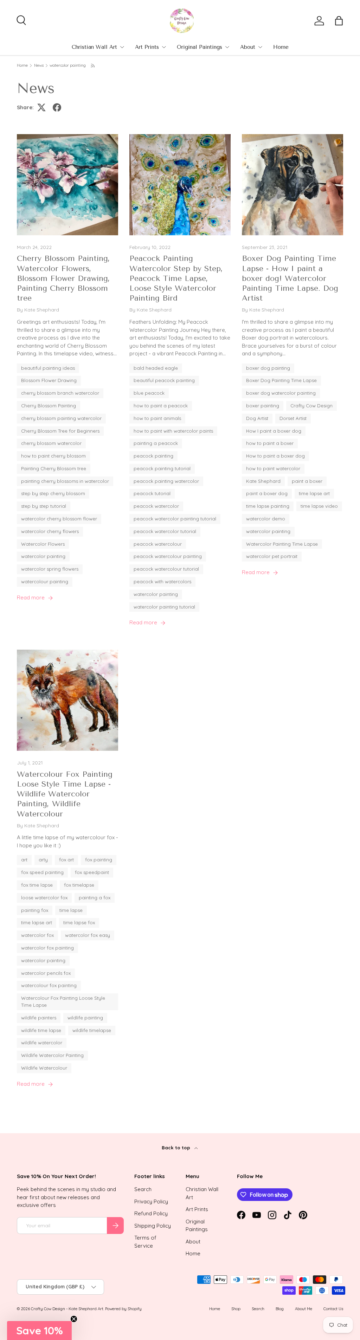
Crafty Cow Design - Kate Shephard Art (67, 1308)
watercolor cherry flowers (50, 531)
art (24, 859)
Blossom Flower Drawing (49, 380)
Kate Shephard (263, 481)
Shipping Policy (152, 1225)
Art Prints (147, 47)
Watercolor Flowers (43, 544)
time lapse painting (267, 506)
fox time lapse (37, 885)
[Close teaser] (73, 1318)
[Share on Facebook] (57, 107)
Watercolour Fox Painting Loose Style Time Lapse (63, 1001)
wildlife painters (38, 1017)
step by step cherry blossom (53, 493)
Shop (235, 1308)
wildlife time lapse (41, 1030)
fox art (66, 859)
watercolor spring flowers (49, 569)
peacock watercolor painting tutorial (175, 518)
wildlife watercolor (41, 1042)
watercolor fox (37, 935)
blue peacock (149, 393)
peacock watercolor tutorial (165, 531)
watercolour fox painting (49, 985)
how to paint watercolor (273, 468)
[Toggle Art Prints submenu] (164, 47)
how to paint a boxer (270, 443)
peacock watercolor (156, 506)
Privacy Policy (151, 1201)
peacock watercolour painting (168, 556)
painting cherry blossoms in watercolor (65, 481)
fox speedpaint (92, 872)
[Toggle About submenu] (260, 47)
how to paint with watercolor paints (173, 431)
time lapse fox (79, 922)
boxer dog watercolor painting (281, 393)
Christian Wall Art (94, 47)
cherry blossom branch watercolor (60, 393)
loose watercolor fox (44, 897)
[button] (339, 20)
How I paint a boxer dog (273, 431)
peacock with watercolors (162, 581)
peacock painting (153, 456)
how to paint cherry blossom (53, 456)
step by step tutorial (43, 506)
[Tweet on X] (41, 107)
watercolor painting (68, 65)
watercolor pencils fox (46, 973)
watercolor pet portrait (271, 556)
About (247, 47)
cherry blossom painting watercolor (61, 418)
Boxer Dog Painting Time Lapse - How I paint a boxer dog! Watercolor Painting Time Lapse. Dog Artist (290, 278)
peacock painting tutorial (162, 468)
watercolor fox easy (87, 935)
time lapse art (314, 493)
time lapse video (319, 506)
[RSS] (93, 65)
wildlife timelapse (91, 1030)
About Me (303, 1308)
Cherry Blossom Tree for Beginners (60, 431)
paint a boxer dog (267, 493)
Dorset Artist (293, 418)
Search (143, 1189)
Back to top (177, 1147)
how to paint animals (157, 418)
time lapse (71, 910)
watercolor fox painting (47, 948)
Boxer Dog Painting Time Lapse (281, 380)
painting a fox (94, 897)
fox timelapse (79, 885)
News (39, 65)
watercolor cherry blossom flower (59, 518)
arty (43, 859)
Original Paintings (199, 47)
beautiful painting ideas (48, 368)
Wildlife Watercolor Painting (52, 1055)
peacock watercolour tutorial (166, 569)
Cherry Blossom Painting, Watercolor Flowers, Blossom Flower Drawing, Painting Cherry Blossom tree (63, 278)
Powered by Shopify (123, 1308)
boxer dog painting (268, 368)
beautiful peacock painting (164, 380)
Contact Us (333, 1308)
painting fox (34, 910)
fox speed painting (42, 872)
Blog (280, 1308)
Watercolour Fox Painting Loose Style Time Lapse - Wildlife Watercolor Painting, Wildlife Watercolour (64, 794)
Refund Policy (151, 1213)
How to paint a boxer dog (275, 456)
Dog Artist (257, 418)
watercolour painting (44, 581)
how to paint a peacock (161, 405)
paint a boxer (307, 481)
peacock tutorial (152, 493)
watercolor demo (265, 518)
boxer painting (262, 405)
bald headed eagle (156, 368)
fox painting (98, 859)
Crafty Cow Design (311, 405)
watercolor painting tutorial (164, 607)
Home (281, 47)
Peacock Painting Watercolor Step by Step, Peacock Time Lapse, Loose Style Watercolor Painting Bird (176, 278)
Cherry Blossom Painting (48, 405)
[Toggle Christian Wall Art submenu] (122, 47)
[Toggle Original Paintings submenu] (227, 47)
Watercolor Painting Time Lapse (282, 544)
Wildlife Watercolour (44, 1068)
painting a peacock (156, 443)
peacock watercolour (158, 544)
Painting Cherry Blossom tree (53, 468)
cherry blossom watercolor (51, 443)
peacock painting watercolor (166, 481)
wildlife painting (85, 1017)
